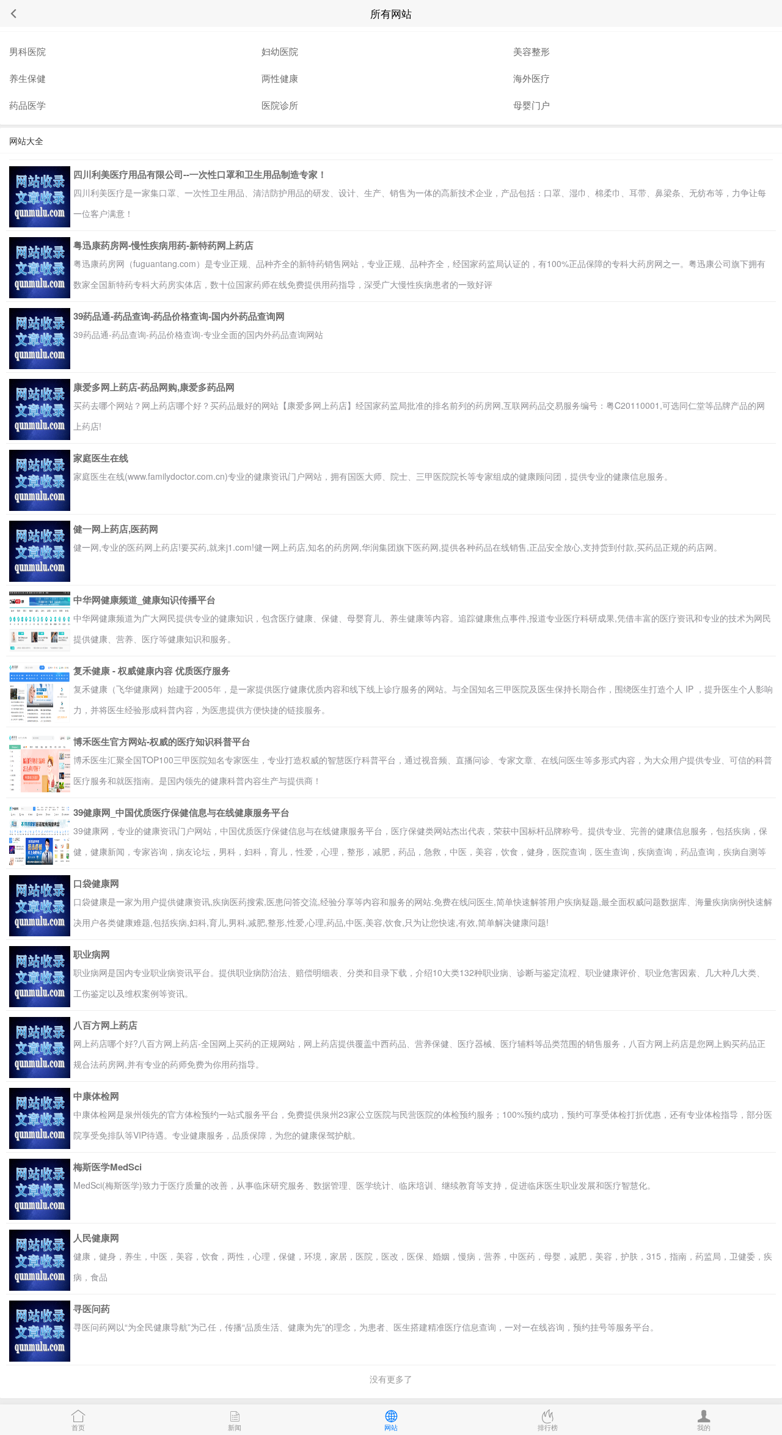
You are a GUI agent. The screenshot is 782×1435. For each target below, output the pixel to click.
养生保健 (27, 78)
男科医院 (27, 51)
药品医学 (27, 104)
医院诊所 (279, 104)
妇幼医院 (279, 51)
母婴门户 (531, 104)
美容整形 (531, 51)
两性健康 (279, 78)
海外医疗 (531, 78)
